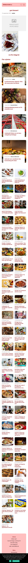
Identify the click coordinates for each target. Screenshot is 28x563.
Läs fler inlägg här (14, 55)
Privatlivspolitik (16, 561)
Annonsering (14, 552)
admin (13, 13)
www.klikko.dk (15, 546)
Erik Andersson (14, 131)
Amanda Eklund (14, 105)
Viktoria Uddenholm (15, 156)
